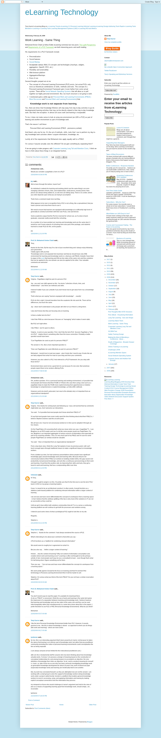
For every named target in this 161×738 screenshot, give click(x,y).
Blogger (89, 722)
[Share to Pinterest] (66, 157)
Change (117, 390)
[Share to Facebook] (64, 157)
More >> (111, 399)
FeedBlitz (116, 94)
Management (124, 388)
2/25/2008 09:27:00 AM (39, 630)
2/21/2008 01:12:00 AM (39, 269)
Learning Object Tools (115, 321)
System (131, 397)
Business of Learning (124, 238)
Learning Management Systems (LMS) (64, 28)
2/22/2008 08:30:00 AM (39, 582)
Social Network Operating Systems (58, 91)
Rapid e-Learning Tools (128, 26)
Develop (128, 382)
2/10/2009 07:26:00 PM (39, 696)
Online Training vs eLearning (118, 347)
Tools (125, 384)
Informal (107, 384)
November (112, 283)
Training (107, 386)
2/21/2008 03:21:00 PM (39, 523)
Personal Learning (77, 26)
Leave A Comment (123, 128)
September (112, 289)
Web (106, 390)
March (110, 306)
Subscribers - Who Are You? (115, 202)
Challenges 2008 (114, 350)
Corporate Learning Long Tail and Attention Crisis (70, 148)
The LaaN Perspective (87, 45)
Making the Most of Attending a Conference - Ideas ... (118, 338)
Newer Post (30, 705)
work (43, 258)
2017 (109, 259)
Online (131, 388)
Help (132, 382)
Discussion (118, 397)
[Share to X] (61, 157)
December (112, 280)
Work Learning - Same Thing (118, 324)
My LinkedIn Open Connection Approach (118, 67)
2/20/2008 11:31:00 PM (39, 234)
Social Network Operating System (119, 356)
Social (133, 386)
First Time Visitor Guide (114, 191)
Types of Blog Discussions (115, 154)
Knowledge (129, 395)
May (110, 300)
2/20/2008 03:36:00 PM (39, 175)
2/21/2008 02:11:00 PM (39, 468)
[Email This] (56, 157)
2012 (109, 265)
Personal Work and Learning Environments (60, 99)
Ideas (113, 395)
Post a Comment (34, 700)
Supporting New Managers (115, 143)
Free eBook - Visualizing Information (120, 315)
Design (112, 386)
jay (32, 181)
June (110, 297)
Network (111, 397)
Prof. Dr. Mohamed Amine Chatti (42, 240)
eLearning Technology (61, 12)
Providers (111, 390)
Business (132, 392)
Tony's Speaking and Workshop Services (118, 74)
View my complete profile (113, 42)
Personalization (116, 392)
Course (116, 388)
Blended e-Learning (32, 28)
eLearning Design (102, 26)
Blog (112, 382)
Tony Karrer (36, 157)
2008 (109, 277)
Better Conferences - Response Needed (120, 166)
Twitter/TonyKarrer (110, 70)
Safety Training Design (116, 334)
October (111, 286)
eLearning (127, 386)
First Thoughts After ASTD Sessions (120, 312)
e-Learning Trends (54, 26)
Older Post (92, 705)
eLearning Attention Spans (117, 353)
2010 (109, 271)
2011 (109, 268)
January (111, 364)
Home (61, 705)
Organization (120, 395)
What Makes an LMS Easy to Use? (118, 213)
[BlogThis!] (59, 157)
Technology (120, 386)
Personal (107, 392)
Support (125, 397)
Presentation (129, 390)
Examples (125, 392)
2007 (109, 368)
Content (107, 388)
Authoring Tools (114, 26)
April (110, 303)
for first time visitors (110, 52)
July (110, 294)
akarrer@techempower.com (113, 61)
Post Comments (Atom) (42, 708)
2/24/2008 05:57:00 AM (39, 614)
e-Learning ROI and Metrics (87, 28)
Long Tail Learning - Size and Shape (120, 318)
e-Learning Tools (45, 28)
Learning (107, 382)
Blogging (117, 382)
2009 (109, 274)
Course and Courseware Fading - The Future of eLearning (119, 226)
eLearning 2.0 (65, 26)
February (111, 309)
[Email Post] (52, 157)
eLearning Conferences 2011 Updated (125, 176)
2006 (109, 371)
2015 (109, 262)
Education (107, 395)
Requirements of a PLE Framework (41, 47)
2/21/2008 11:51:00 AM (39, 396)
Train (129, 384)
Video (106, 397)
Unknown (34, 475)
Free (106, 399)
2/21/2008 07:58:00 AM (39, 371)
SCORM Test (112, 331)
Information (114, 384)
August (111, 292)
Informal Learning (90, 26)
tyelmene (34, 637)
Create (120, 384)
